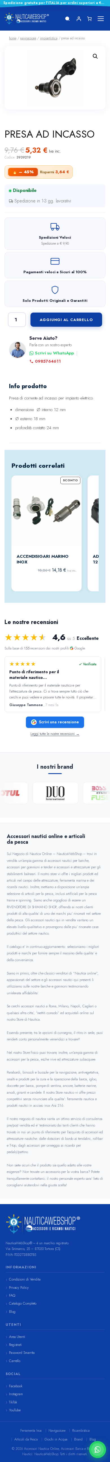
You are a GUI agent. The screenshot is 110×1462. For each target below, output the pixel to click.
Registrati (15, 1344)
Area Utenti (17, 1336)
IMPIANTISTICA (49, 38)
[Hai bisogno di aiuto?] (97, 1449)
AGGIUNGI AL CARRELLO (66, 319)
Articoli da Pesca (26, 1439)
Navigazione (57, 1430)
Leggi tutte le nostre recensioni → (55, 733)
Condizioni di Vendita (25, 1279)
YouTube (15, 1410)
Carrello (14, 1360)
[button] (95, 56)
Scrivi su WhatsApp (54, 353)
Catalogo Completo (22, 1303)
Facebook (16, 1386)
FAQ (12, 1295)
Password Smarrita (22, 1352)
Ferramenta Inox (31, 1430)
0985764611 (48, 361)
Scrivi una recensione (59, 722)
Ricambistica (81, 1430)
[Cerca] (67, 19)
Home (12, 38)
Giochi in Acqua (56, 1439)
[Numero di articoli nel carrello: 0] (89, 18)
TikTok (13, 1402)
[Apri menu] (101, 19)
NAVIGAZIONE (28, 38)
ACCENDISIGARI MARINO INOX (43, 559)
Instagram (16, 1394)
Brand (78, 1439)
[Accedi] (78, 18)
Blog (12, 1311)
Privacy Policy (19, 1287)
